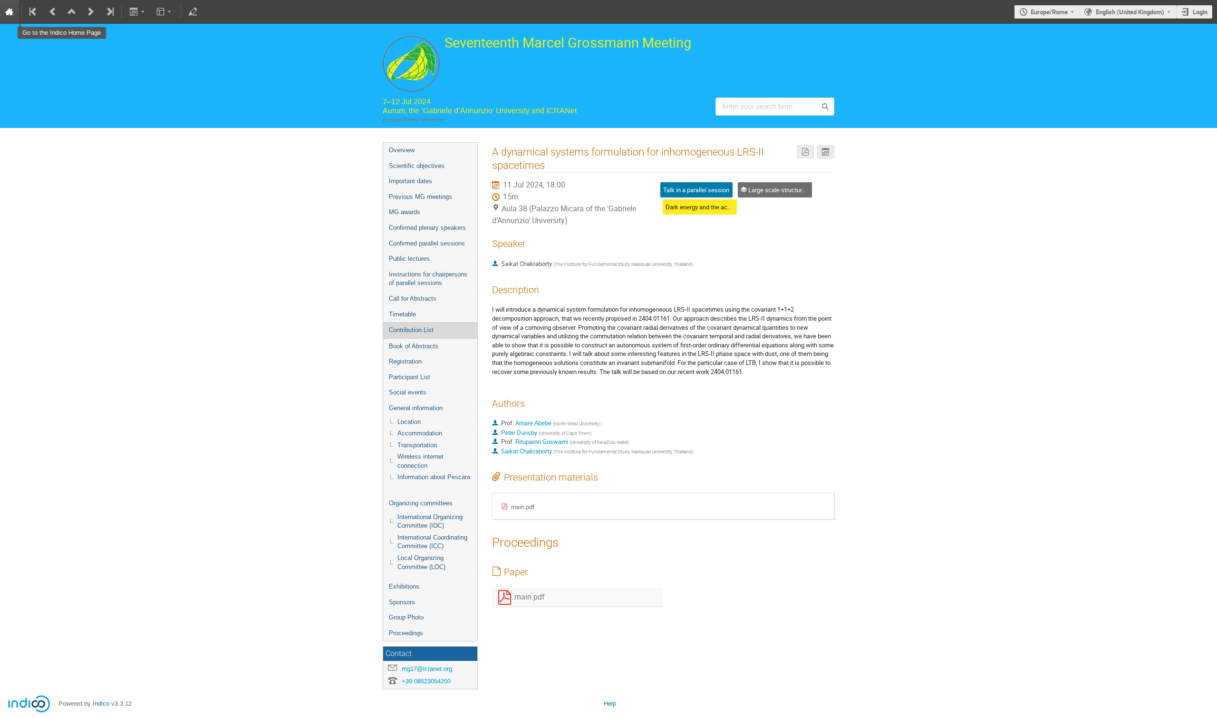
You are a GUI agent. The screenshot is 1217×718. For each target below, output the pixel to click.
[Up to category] (71, 12)
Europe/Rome (1049, 12)
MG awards (404, 212)
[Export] (137, 12)
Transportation (417, 445)
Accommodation (419, 433)
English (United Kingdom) (1130, 12)
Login (1200, 12)
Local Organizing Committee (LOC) (421, 562)
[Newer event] (90, 12)
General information (416, 408)
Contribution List (411, 330)
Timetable (402, 314)
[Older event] (52, 12)
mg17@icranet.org (427, 669)
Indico (101, 703)
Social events (407, 392)
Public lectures (409, 258)
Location (409, 421)
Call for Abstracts (412, 298)
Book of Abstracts (413, 346)
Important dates (410, 181)
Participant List (409, 377)
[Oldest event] (33, 12)
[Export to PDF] (805, 152)
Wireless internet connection (420, 461)
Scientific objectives (416, 165)
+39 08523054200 (426, 681)
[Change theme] (164, 12)
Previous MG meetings (420, 196)
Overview (402, 150)
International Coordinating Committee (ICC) (432, 542)
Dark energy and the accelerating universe (722, 207)
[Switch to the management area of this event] (193, 12)
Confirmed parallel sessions (427, 243)
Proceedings (406, 633)
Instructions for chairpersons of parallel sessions (428, 279)
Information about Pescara (433, 477)
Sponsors (402, 602)
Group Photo (406, 617)
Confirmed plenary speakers (427, 227)
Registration (405, 361)
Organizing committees (421, 503)
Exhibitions (404, 586)
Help (610, 703)
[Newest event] (109, 12)
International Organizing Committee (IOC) (430, 521)
